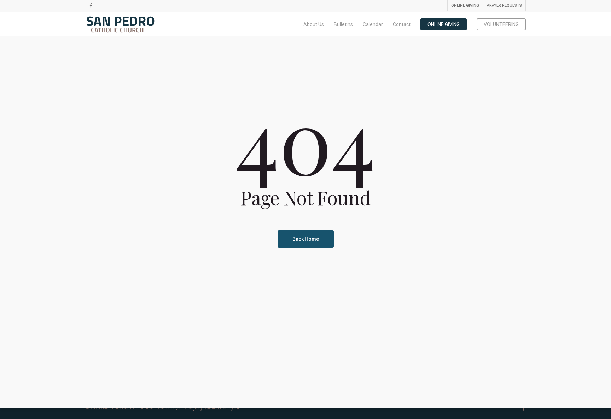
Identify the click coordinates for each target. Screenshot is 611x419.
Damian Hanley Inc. (223, 408)
